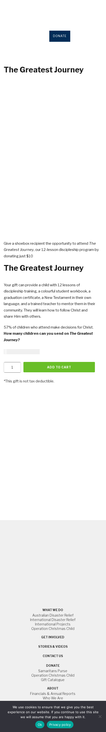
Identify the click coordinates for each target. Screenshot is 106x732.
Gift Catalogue (53, 680)
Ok (40, 725)
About (52, 688)
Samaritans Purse (52, 671)
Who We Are (53, 698)
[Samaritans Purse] (53, 538)
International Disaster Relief (52, 620)
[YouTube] (55, 571)
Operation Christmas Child (52, 628)
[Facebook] (45, 571)
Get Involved (52, 637)
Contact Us (53, 656)
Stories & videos (53, 646)
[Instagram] (50, 571)
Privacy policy (60, 725)
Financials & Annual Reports (52, 693)
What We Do (52, 610)
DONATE (60, 36)
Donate (53, 665)
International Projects (53, 624)
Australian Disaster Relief (52, 615)
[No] (99, 716)
